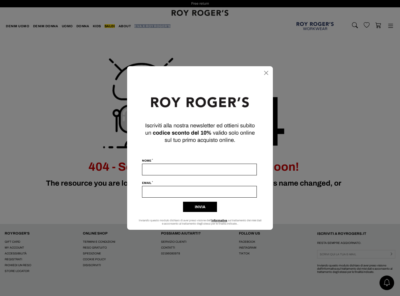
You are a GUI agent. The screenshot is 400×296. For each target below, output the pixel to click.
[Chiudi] (266, 73)
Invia (200, 207)
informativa (219, 220)
